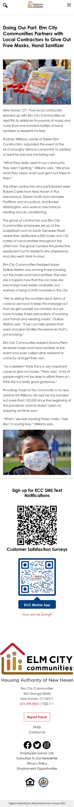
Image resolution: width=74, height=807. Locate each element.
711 (51, 704)
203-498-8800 (29, 704)
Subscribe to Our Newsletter (37, 758)
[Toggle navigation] (69, 5)
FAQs (37, 727)
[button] (5, 5)
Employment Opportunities (37, 768)
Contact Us (37, 732)
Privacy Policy (37, 763)
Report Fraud (37, 717)
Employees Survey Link (37, 753)
